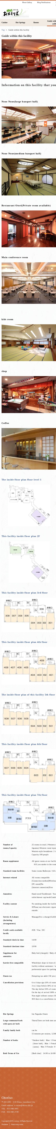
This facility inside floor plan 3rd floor (25, 592)
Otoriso (7, 1098)
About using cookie (17, 1124)
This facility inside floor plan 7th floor (24, 795)
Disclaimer (5, 1124)
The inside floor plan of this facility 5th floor (28, 694)
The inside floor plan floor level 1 (21, 479)
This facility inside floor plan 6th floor (24, 744)
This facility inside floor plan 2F (21, 536)
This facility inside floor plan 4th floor (24, 642)
